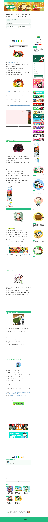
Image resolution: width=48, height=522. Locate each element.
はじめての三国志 (24, 519)
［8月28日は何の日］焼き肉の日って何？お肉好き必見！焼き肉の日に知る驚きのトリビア (38, 225)
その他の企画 (35, 77)
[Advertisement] (18, 35)
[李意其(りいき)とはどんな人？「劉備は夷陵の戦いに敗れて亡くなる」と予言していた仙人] (16, 41)
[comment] (22, 41)
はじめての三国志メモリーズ (25, 254)
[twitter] (13, 41)
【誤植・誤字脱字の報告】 (18, 423)
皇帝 (10, 62)
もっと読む (18, 507)
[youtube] (40, 44)
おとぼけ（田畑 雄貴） (12, 20)
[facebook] (14, 41)
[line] (18, 41)
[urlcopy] (23, 41)
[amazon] (41, 44)
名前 (6, 478)
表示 (21, 126)
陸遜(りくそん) (11, 91)
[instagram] (38, 44)
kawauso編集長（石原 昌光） (13, 19)
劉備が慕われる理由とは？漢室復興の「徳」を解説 (18, 493)
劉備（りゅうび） (14, 62)
